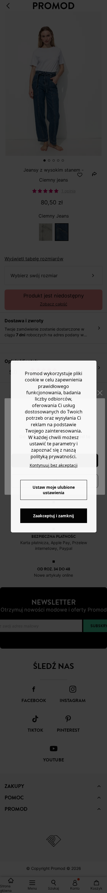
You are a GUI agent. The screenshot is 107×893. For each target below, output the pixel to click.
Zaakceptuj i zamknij (53, 515)
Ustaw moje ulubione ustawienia (54, 489)
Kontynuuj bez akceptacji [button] (54, 465)
